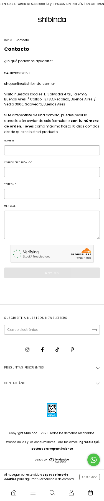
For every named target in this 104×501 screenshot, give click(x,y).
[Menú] (32, 492)
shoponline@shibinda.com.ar (29, 83)
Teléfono (10, 184)
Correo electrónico (18, 162)
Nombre (9, 140)
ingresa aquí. (89, 442)
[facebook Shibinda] (42, 349)
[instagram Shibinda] (27, 349)
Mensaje (10, 206)
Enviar (52, 272)
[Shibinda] (13, 492)
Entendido (89, 476)
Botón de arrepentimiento (52, 449)
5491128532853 (17, 73)
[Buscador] (52, 492)
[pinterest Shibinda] (72, 349)
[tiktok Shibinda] (57, 349)
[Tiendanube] (52, 461)
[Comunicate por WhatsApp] (93, 460)
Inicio (8, 40)
